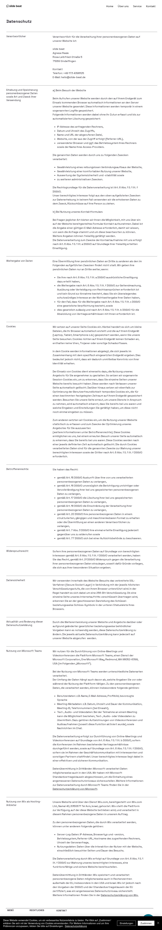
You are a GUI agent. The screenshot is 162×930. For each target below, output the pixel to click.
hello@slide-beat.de (73, 77)
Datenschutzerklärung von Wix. (119, 895)
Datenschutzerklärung (76, 926)
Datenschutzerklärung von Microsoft (75, 789)
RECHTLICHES (37, 910)
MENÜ (10, 910)
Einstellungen (126, 923)
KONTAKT (61, 910)
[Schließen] (158, 923)
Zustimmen (146, 923)
